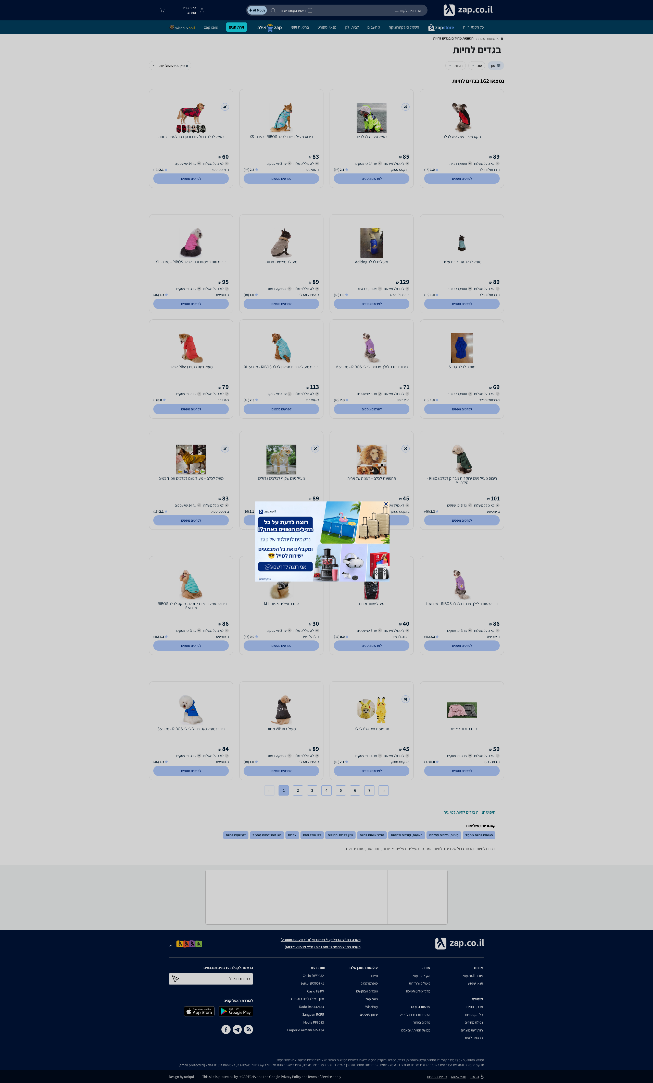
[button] (386, 504)
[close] (386, 504)
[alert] (326, 541)
